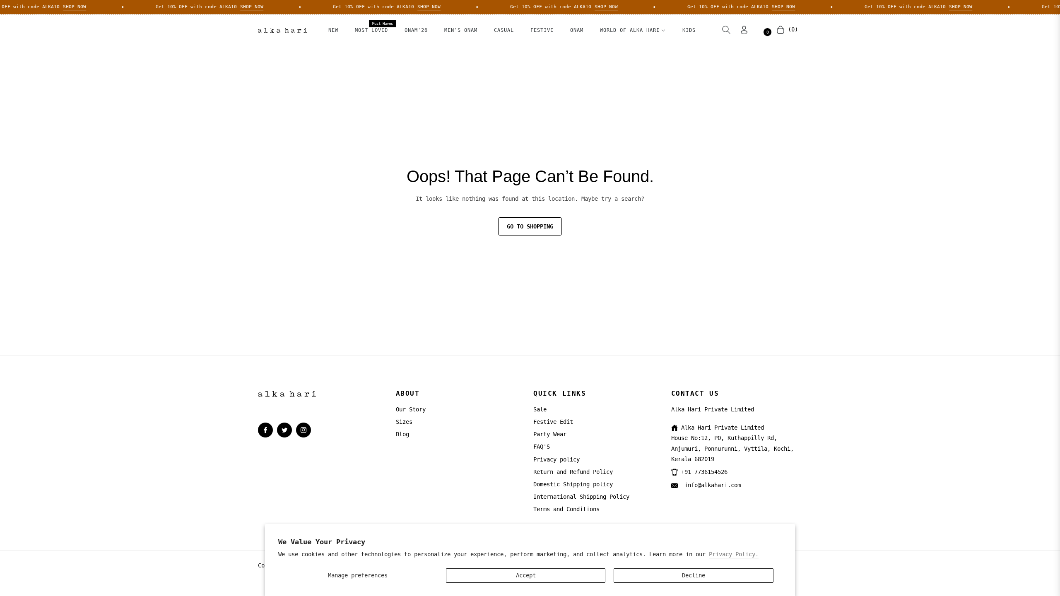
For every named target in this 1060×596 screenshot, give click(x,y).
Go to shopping (530, 226)
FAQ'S (541, 446)
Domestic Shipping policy (573, 484)
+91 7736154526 (704, 472)
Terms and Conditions (566, 509)
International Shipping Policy (581, 496)
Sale (540, 409)
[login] (744, 29)
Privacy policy (556, 459)
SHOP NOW (67, 7)
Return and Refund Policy (573, 472)
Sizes (404, 421)
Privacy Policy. (734, 554)
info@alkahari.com (711, 485)
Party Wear (549, 434)
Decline (693, 575)
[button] (726, 29)
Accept (526, 575)
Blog (402, 434)
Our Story (411, 409)
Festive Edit (553, 421)
